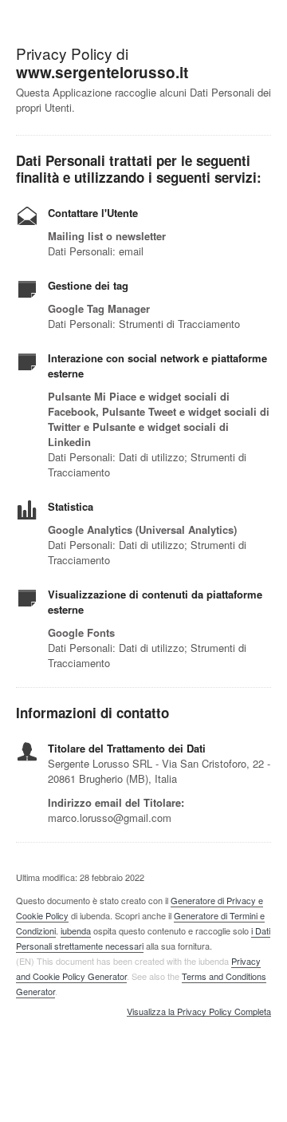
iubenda (76, 930)
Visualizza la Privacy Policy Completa (199, 1012)
